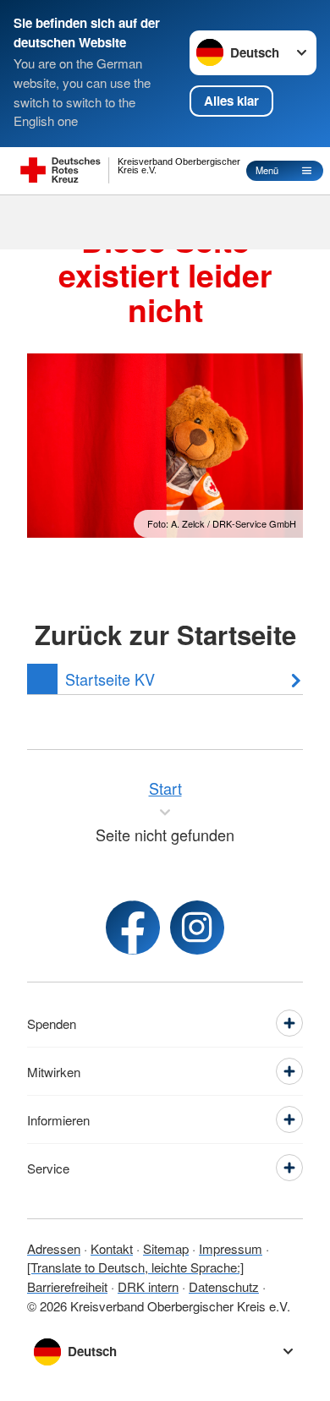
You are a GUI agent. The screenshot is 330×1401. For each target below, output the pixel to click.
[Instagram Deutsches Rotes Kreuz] (197, 927)
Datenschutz (224, 1286)
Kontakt (112, 1248)
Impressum (230, 1248)
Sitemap (166, 1248)
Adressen (53, 1248)
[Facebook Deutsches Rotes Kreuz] (133, 927)
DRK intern (148, 1286)
